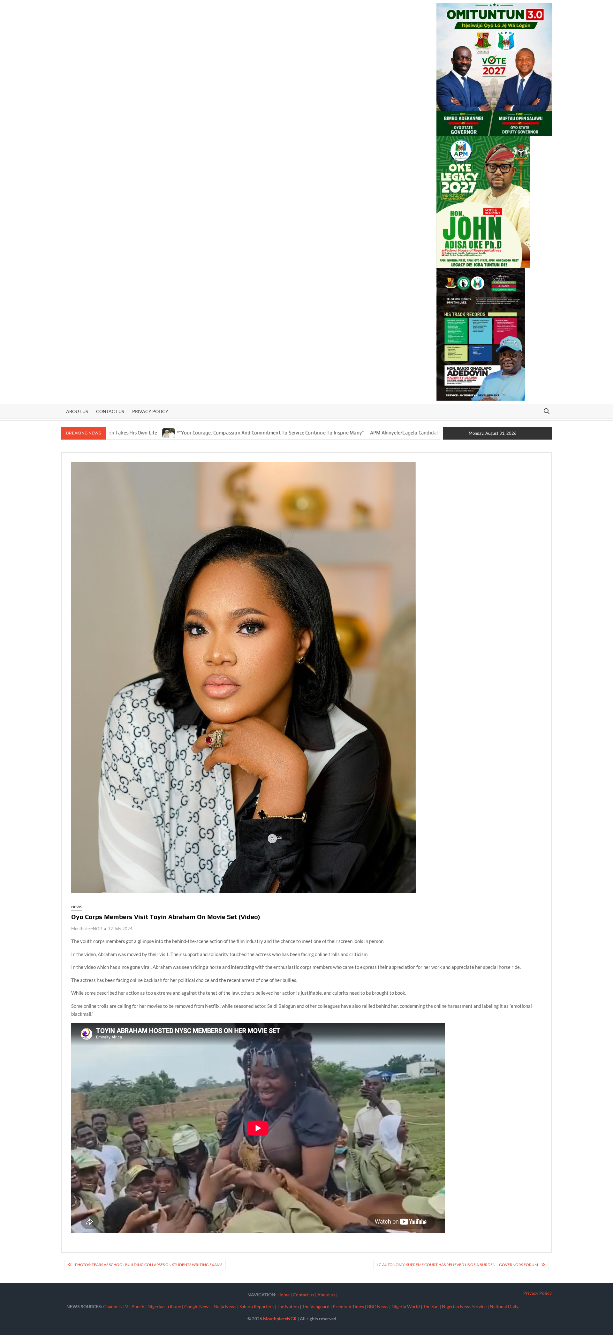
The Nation (288, 1306)
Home (283, 1294)
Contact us (110, 411)
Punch (138, 1306)
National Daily (504, 1306)
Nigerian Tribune (164, 1306)
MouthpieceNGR (86, 928)
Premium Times (348, 1306)
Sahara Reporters (256, 1306)
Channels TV (115, 1306)
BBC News (377, 1306)
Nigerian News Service (464, 1306)
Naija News (225, 1306)
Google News (197, 1306)
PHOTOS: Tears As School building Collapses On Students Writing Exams (148, 1264)
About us (77, 411)
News (76, 906)
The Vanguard (315, 1306)
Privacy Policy (150, 411)
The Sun (431, 1306)
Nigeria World (405, 1306)
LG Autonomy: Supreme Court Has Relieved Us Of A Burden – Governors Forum (457, 1264)
